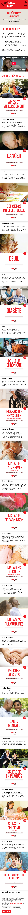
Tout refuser (16, 907)
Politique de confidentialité (15, 903)
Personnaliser (6, 907)
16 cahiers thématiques (11, 40)
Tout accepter (6, 911)
